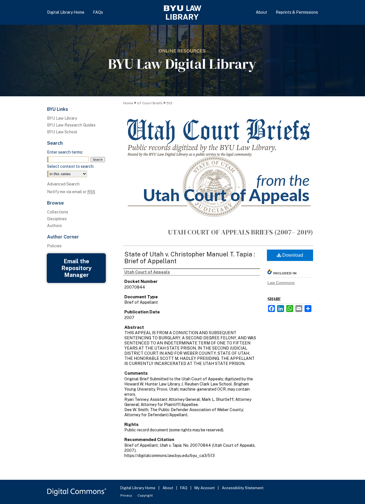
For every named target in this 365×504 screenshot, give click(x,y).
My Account (205, 488)
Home (128, 103)
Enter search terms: (65, 152)
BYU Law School (62, 132)
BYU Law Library (62, 118)
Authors (54, 225)
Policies (54, 246)
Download (292, 255)
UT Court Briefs (150, 103)
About (168, 488)
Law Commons (281, 282)
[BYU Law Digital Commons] (182, 60)
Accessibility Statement (242, 488)
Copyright (145, 495)
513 (169, 103)
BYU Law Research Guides (71, 125)
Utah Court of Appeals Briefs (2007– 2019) (240, 232)
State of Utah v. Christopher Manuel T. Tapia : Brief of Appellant (189, 257)
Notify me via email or (71, 191)
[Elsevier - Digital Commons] (77, 492)
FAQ (184, 488)
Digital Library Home (138, 488)
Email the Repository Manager (76, 268)
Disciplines (57, 219)
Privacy (126, 495)
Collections (57, 212)
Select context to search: (70, 166)
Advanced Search (63, 184)
